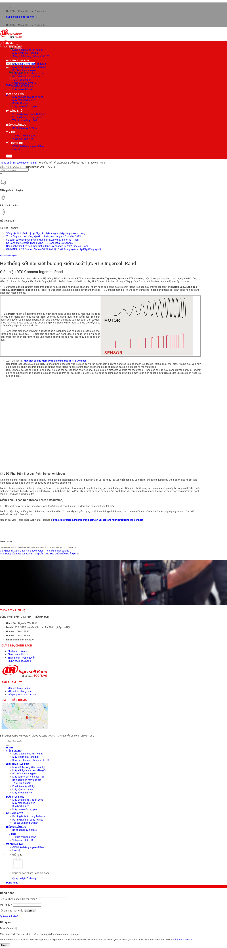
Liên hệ (16, 149)
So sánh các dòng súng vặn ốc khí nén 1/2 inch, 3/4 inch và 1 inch (42, 239)
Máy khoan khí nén (22, 89)
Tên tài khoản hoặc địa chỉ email (18, 899)
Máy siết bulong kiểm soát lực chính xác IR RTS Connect (55, 360)
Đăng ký (5, 945)
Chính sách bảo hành (19, 660)
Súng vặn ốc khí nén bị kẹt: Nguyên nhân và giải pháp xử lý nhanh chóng (45, 233)
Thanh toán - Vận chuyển (21, 657)
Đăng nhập (30, 911)
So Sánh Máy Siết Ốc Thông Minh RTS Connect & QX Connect (39, 242)
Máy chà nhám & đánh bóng (27, 96)
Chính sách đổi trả (18, 654)
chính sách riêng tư (182, 939)
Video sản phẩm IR (22, 138)
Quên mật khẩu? (9, 916)
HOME (9, 42)
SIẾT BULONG (14, 46)
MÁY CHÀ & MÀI (15, 93)
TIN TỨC (11, 132)
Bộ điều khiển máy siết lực (26, 76)
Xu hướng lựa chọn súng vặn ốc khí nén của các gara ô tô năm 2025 (43, 236)
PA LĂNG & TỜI (14, 110)
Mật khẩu (6, 904)
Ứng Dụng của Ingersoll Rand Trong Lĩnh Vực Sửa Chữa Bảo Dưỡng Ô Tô (39, 553)
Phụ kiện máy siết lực (24, 83)
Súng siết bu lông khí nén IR (21, 16)
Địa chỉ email (8, 928)
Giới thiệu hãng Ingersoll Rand (28, 146)
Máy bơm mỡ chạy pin (24, 106)
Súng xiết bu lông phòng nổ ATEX (30, 56)
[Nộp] (7, 67)
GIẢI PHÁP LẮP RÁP (17, 60)
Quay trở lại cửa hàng (24, 878)
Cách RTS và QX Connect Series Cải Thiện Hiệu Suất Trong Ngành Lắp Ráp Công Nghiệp (54, 249)
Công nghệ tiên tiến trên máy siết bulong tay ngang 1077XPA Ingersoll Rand (47, 246)
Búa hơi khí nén (20, 103)
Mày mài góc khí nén (23, 100)
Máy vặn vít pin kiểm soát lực (28, 73)
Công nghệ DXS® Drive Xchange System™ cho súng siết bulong (34, 550)
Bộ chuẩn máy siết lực (24, 128)
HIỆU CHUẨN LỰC (16, 124)
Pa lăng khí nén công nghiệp (27, 117)
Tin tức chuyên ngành (24, 135)
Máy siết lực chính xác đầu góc (29, 67)
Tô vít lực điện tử (21, 79)
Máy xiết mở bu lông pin (25, 53)
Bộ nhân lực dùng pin (24, 70)
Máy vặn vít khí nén (23, 86)
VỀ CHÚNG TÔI (14, 143)
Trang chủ (5, 162)
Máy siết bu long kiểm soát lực (29, 63)
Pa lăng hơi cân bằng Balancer (29, 114)
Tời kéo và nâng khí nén (25, 120)
